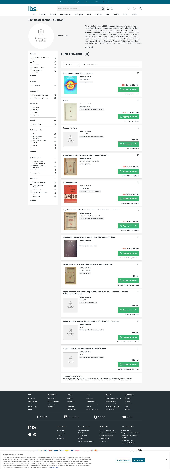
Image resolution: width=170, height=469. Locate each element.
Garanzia (81, 438)
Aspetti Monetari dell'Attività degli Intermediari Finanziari (86, 155)
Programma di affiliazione (107, 433)
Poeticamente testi (39, 170)
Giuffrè (35, 145)
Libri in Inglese (32, 407)
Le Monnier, (82, 188)
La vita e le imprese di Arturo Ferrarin (78, 73)
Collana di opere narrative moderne (39, 162)
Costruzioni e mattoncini (113, 398)
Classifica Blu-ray (91, 404)
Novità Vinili (70, 407)
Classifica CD (71, 401)
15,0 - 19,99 (36, 112)
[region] (85, 460)
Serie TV (88, 407)
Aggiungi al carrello (130, 89)
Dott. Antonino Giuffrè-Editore (40, 141)
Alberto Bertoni (37, 124)
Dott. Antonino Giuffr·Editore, (87, 161)
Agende (127, 401)
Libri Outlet (31, 404)
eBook (30, 409)
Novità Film (89, 398)
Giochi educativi (111, 401)
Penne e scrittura (130, 404)
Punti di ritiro (66, 2)
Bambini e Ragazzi (92, 409)
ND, (80, 327)
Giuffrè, (81, 300)
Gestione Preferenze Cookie (86, 441)
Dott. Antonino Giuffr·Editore (37, 137)
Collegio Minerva (70, 183)
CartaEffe (58, 2)
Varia (34, 62)
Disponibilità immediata (40, 95)
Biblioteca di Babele (39, 182)
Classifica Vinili (71, 409)
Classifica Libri (32, 401)
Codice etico (103, 441)
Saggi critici (36, 173)
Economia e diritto (38, 68)
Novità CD (70, 398)
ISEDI (34, 148)
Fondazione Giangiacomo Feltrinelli (129, 436)
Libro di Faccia (37, 189)
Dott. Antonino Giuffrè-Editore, (88, 216)
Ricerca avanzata (110, 8)
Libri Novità (31, 398)
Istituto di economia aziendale (39, 166)
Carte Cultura (85, 2)
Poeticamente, (83, 106)
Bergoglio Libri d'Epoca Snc (40, 193)
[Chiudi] (167, 460)
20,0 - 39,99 (36, 115)
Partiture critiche (70, 128)
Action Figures (110, 409)
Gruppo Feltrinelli (126, 430)
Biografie (36, 65)
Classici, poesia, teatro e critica (41, 58)
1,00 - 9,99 (36, 107)
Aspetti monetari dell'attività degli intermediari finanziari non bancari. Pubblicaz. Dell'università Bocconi (95, 293)
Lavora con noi (104, 438)
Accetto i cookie (138, 460)
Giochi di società (111, 404)
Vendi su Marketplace (106, 435)
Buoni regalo (76, 2)
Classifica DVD (90, 401)
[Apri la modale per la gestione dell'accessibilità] (140, 451)
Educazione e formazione (37, 71)
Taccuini (128, 398)
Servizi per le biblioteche (107, 430)
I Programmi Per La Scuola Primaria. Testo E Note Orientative (87, 264)
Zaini (126, 407)
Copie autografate (53, 404)
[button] (103, 8)
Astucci (127, 409)
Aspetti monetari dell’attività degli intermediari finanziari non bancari (91, 321)
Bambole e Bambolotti (112, 407)
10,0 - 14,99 (36, 110)
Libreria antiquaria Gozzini (38, 186)
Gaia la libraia (61, 438)
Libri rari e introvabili (53, 401)
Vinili (68, 404)
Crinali (65, 101)
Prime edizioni (52, 398)
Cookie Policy (54, 467)
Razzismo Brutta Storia (128, 443)
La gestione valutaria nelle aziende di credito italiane (84, 348)
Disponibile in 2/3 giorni (40, 98)
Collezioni (51, 407)
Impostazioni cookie (123, 460)
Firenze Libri (36, 196)
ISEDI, (80, 243)
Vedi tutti (33, 75)
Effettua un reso (82, 435)
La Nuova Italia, (83, 270)
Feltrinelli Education (127, 440)
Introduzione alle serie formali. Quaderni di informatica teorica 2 (89, 237)
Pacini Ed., (82, 134)
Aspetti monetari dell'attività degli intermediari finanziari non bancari (91, 210)
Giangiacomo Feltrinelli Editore (130, 433)
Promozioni (36, 85)
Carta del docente (96, 2)
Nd (34, 134)
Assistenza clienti (110, 2)
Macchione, (82, 79)
